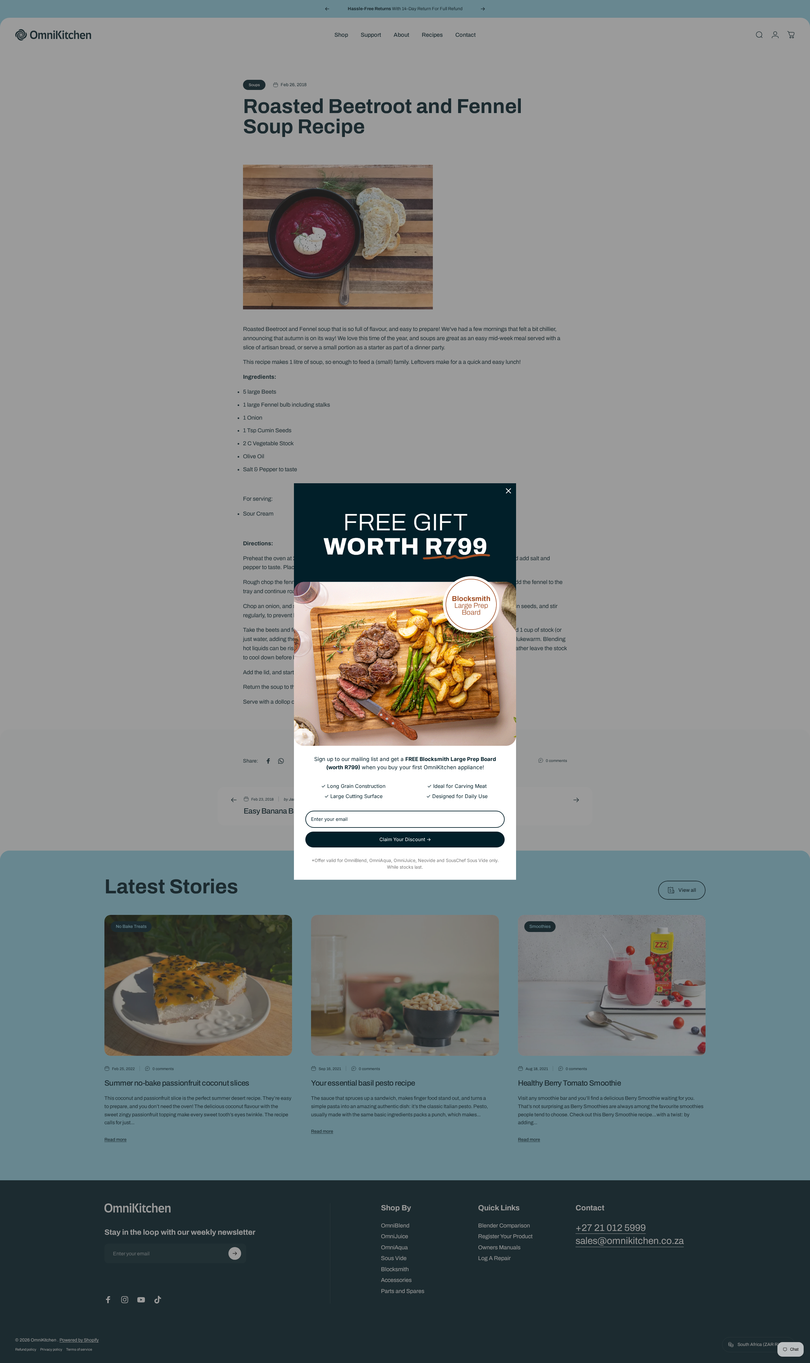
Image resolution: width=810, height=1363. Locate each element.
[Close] (508, 490)
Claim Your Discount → (405, 839)
